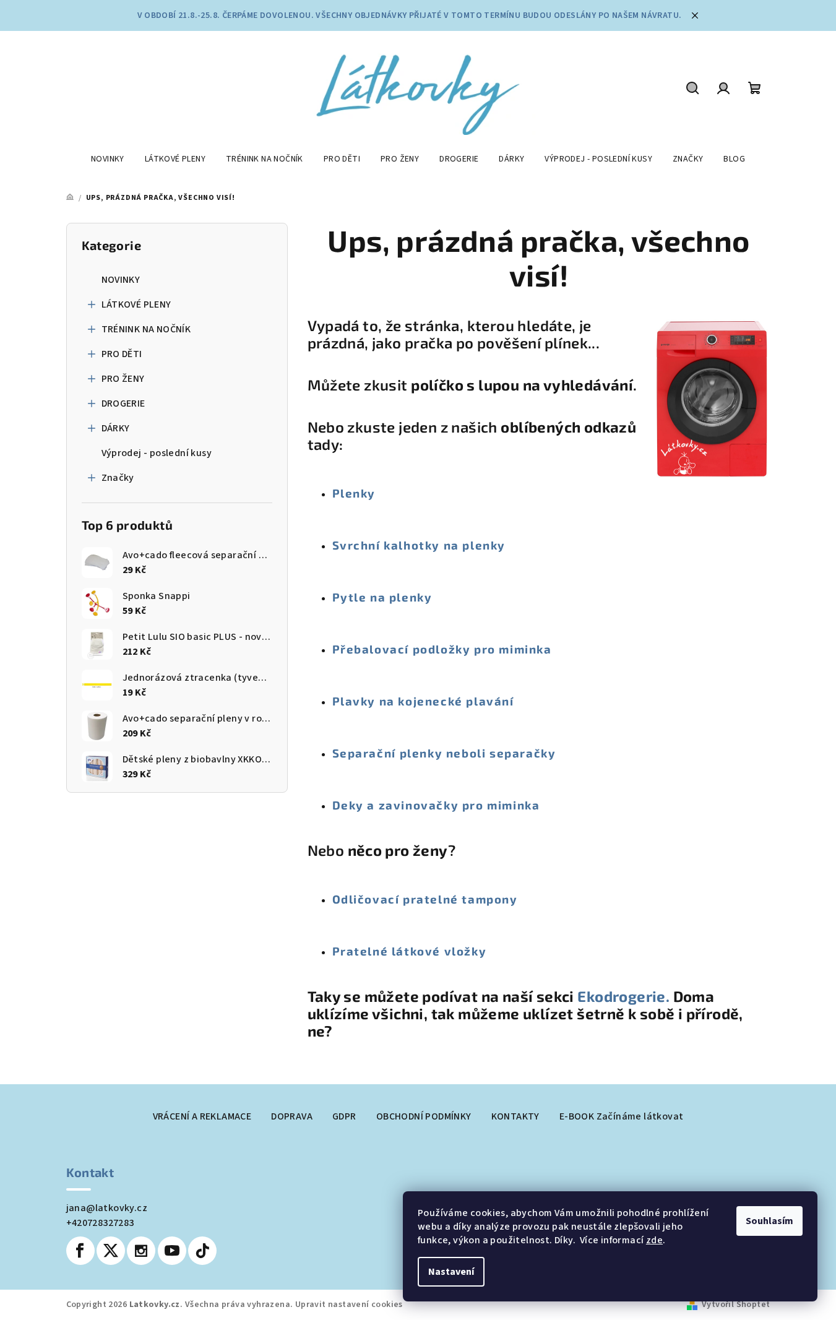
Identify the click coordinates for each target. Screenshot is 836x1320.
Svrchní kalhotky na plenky (419, 545)
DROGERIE (123, 403)
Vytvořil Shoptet (736, 1304)
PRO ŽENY (123, 379)
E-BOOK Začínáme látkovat (621, 1116)
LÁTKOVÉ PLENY (136, 304)
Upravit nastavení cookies (349, 1304)
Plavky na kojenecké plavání (423, 701)
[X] (111, 1250)
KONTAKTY (515, 1116)
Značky (117, 478)
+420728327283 (100, 1223)
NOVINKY (120, 280)
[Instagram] (141, 1250)
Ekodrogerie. (625, 996)
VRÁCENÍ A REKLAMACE (202, 1116)
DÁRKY (115, 428)
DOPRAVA (291, 1116)
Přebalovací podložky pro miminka (442, 649)
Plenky (354, 493)
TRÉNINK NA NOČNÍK (146, 329)
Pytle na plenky (382, 597)
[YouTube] (172, 1250)
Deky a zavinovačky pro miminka (436, 805)
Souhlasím (769, 1221)
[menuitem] (107, 159)
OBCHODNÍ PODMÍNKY (424, 1116)
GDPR (344, 1116)
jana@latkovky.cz (106, 1208)
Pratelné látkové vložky (409, 951)
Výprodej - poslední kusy (156, 453)
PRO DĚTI (121, 354)
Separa (354, 753)
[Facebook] (80, 1250)
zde (654, 1240)
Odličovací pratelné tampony (425, 899)
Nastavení (451, 1272)
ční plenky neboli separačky (466, 753)
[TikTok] (202, 1250)
